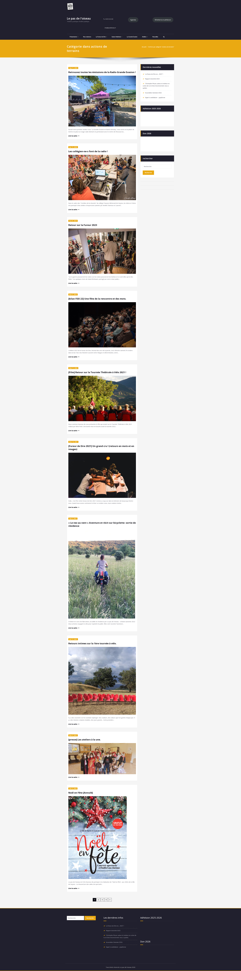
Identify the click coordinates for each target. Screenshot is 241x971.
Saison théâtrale (116, 37)
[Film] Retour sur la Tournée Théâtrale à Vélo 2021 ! (97, 372)
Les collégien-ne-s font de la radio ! (88, 151)
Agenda (133, 20)
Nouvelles (155, 37)
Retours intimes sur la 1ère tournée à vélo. (92, 643)
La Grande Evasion (132, 37)
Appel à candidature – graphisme (155, 97)
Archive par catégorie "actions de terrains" (161, 47)
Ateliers (144, 37)
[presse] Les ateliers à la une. (84, 739)
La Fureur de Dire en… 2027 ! (154, 74)
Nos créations (87, 37)
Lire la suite (72, 136)
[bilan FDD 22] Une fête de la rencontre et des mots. (97, 298)
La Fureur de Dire (101, 37)
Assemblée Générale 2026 (153, 93)
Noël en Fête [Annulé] (80, 792)
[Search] (163, 37)
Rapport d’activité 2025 (152, 79)
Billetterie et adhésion (163, 20)
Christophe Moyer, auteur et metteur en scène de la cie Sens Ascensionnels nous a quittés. (156, 86)
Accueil (144, 47)
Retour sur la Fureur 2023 (82, 225)
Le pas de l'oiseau (79, 18)
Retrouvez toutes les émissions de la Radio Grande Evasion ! (102, 72)
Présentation (73, 37)
